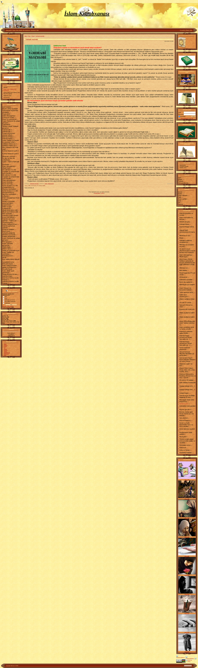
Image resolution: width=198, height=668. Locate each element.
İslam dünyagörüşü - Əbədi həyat (9, 167)
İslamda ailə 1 (7, 131)
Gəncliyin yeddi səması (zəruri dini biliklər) (10, 216)
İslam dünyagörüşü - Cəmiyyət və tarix (9, 116)
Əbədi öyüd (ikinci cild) (10, 210)
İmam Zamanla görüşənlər (7, 244)
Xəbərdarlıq (6, 124)
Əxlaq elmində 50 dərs (9, 274)
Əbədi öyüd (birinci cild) (10, 212)
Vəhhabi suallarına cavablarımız (185, 241)
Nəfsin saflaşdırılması (9, 224)
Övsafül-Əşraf (7, 269)
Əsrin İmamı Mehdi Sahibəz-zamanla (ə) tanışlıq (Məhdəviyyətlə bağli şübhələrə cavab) (187, 261)
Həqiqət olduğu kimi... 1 (187, 386)
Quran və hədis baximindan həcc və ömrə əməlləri (186, 424)
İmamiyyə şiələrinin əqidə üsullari (185, 332)
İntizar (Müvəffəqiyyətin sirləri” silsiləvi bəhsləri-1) (187, 323)
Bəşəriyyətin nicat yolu (186, 309)
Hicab (4, 257)
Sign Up (191, 118)
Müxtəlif (187, 479)
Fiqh (179, 197)
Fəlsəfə (180, 181)
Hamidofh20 (7, 352)
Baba (5, 344)
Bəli (6, 296)
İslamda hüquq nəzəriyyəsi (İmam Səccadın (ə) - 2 (185, 343)
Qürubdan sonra (184, 445)
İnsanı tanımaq (7, 184)
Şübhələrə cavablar (185, 279)
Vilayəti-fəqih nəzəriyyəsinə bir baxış (187, 231)
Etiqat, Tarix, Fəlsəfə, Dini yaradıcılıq (21, 30)
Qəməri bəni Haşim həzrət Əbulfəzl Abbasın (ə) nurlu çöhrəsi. (187, 359)
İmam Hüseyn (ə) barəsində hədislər (185, 289)
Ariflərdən (5, 196)
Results (4, 306)
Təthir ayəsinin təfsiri (186, 292)
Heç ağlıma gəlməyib (10, 301)
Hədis (180, 194)
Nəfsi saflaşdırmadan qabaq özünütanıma (9, 266)
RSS (191, 30)
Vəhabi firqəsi (183, 393)
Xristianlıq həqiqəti (185, 452)
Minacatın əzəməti (8, 156)
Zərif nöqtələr (6, 107)
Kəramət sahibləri (8, 229)
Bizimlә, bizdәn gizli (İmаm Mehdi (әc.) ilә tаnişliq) (186, 413)
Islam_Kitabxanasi (49, 183)
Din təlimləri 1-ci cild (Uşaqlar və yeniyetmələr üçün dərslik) (10, 176)
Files (29, 36)
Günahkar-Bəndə (184, 166)
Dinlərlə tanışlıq (184, 222)
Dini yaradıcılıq (183, 183)
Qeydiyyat (33, 30)
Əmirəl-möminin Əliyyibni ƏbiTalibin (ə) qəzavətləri (186, 353)
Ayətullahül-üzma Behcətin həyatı (8, 263)
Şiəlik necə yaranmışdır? (183, 295)
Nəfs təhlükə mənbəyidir (187, 382)
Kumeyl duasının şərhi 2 (10, 151)
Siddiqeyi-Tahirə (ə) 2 (9, 144)
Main (25, 36)
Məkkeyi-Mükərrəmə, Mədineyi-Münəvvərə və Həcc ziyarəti (187, 375)
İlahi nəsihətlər (7, 213)
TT (4, 347)
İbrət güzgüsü (7, 242)
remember (182, 116)
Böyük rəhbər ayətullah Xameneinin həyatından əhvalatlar (10, 110)
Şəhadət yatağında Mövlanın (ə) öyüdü (8, 234)
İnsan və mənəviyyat (9, 119)
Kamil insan (6, 231)
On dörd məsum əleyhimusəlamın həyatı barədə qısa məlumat (187, 250)
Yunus (5, 349)
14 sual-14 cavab (185, 302)
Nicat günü (183, 437)
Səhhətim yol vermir (10, 299)
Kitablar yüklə (183, 167)
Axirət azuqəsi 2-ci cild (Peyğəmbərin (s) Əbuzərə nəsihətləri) (10, 187)
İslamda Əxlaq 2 (7, 137)
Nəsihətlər (5, 164)
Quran (180, 192)
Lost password (184, 118)
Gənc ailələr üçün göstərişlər (8, 271)
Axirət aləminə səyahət (187, 429)
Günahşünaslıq (7, 222)
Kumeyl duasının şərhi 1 (10, 153)
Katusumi (6, 354)
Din (179, 202)
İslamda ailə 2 (7, 130)
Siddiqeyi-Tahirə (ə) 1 (9, 145)
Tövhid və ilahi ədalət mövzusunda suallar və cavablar (187, 441)
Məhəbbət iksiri (7, 256)
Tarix (179, 178)
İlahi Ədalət (183, 270)
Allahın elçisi (6, 249)
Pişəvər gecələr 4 (185, 409)
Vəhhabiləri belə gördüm (187, 406)
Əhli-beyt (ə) (183, 268)
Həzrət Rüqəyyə (184, 420)
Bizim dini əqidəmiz (185, 282)
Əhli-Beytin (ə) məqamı (187, 284)
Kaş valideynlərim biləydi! (10, 259)
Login (102, 193)
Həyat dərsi (6, 114)
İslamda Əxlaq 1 (7, 138)
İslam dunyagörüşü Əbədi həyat (185, 256)
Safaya (5, 345)
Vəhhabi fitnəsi (184, 224)
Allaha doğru (6, 247)
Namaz (180, 204)
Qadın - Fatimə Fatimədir (10, 162)
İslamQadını (183, 165)
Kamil (5, 346)
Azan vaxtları (182, 199)
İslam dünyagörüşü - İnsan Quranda (9, 181)
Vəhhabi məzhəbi (40, 36)
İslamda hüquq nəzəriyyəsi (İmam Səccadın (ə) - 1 (185, 337)
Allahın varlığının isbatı (186, 299)
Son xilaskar (183, 418)
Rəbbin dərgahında (8, 236)
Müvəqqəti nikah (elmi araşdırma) (186, 400)
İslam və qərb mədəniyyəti (7, 207)
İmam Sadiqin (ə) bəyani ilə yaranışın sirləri (10, 141)
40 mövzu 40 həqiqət (186, 380)
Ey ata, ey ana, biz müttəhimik (8, 159)
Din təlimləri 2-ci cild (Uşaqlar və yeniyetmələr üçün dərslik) (10, 171)
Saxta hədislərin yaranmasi (184, 348)
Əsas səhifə (9, 30)
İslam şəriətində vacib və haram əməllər (186, 328)
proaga (5, 350)
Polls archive (10, 306)
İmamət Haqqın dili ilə (186, 227)
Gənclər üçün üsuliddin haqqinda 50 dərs (187, 396)
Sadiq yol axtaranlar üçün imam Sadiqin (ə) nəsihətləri (10, 252)
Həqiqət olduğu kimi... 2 (187, 389)
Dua (179, 201)
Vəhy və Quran (184, 450)
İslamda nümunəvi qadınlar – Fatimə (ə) (9, 219)
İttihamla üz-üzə (184, 235)
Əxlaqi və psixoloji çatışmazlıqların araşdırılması (8, 203)
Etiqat (33, 36)
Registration (97, 193)
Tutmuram (7, 303)
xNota (5, 351)
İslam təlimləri (182, 195)
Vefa (5, 355)
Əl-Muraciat (183, 277)
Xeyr (6, 298)
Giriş (38, 30)
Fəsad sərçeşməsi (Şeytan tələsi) (8, 134)
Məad (181, 238)
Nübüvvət (182, 447)
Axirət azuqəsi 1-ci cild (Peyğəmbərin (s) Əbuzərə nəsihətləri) (10, 192)
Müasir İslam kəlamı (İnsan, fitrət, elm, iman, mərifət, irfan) (187, 369)
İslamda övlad (7, 276)
